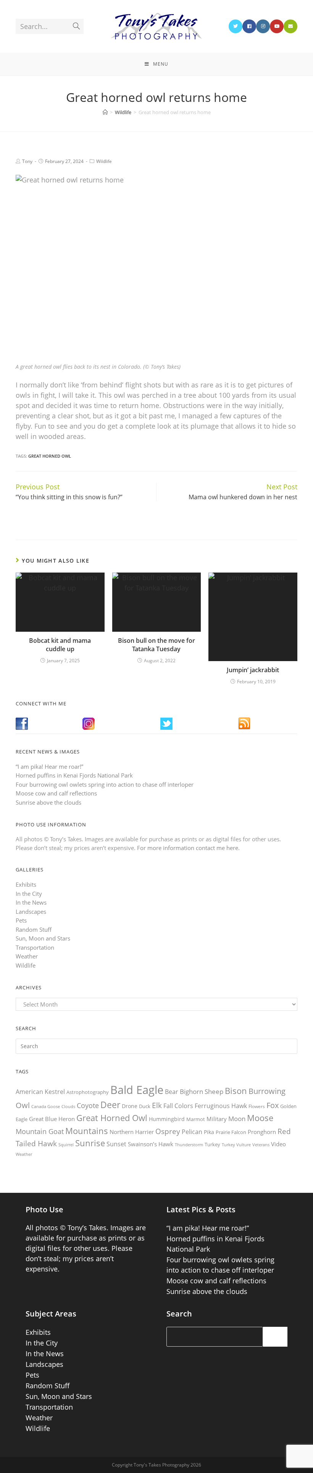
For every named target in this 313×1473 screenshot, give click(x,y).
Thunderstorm (189, 1144)
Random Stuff (34, 929)
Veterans (260, 1144)
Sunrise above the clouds (48, 802)
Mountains (86, 1130)
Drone (129, 1106)
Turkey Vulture (236, 1144)
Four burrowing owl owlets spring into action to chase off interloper (105, 784)
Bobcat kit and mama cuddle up (60, 644)
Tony (27, 161)
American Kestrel (40, 1091)
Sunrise (90, 1143)
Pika (209, 1132)
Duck (144, 1106)
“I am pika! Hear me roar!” (49, 766)
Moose (260, 1117)
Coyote (88, 1105)
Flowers (256, 1106)
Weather (27, 956)
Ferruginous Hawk (221, 1106)
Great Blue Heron (52, 1119)
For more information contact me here (187, 848)
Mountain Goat (40, 1131)
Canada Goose (45, 1106)
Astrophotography (87, 1092)
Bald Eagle (136, 1089)
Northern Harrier (132, 1132)
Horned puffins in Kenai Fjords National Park (74, 775)
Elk (157, 1105)
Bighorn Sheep (201, 1091)
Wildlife (104, 161)
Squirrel (66, 1144)
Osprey (167, 1131)
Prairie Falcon (231, 1132)
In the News (31, 902)
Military (217, 1119)
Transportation (35, 947)
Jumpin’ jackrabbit (253, 670)
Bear (171, 1091)
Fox (272, 1105)
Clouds (68, 1106)
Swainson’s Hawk (150, 1144)
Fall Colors (178, 1106)
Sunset (116, 1144)
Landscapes (31, 911)
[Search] (275, 1337)
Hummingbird (167, 1119)
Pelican (192, 1132)
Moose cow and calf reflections (56, 793)
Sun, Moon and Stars (43, 938)
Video (278, 1144)
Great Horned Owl (49, 456)
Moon (236, 1118)
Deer (110, 1105)
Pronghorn (262, 1132)
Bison (236, 1090)
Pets (21, 920)
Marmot (195, 1119)
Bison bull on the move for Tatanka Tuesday (156, 644)
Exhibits (26, 884)
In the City (29, 893)
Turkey (212, 1144)
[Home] (105, 112)
